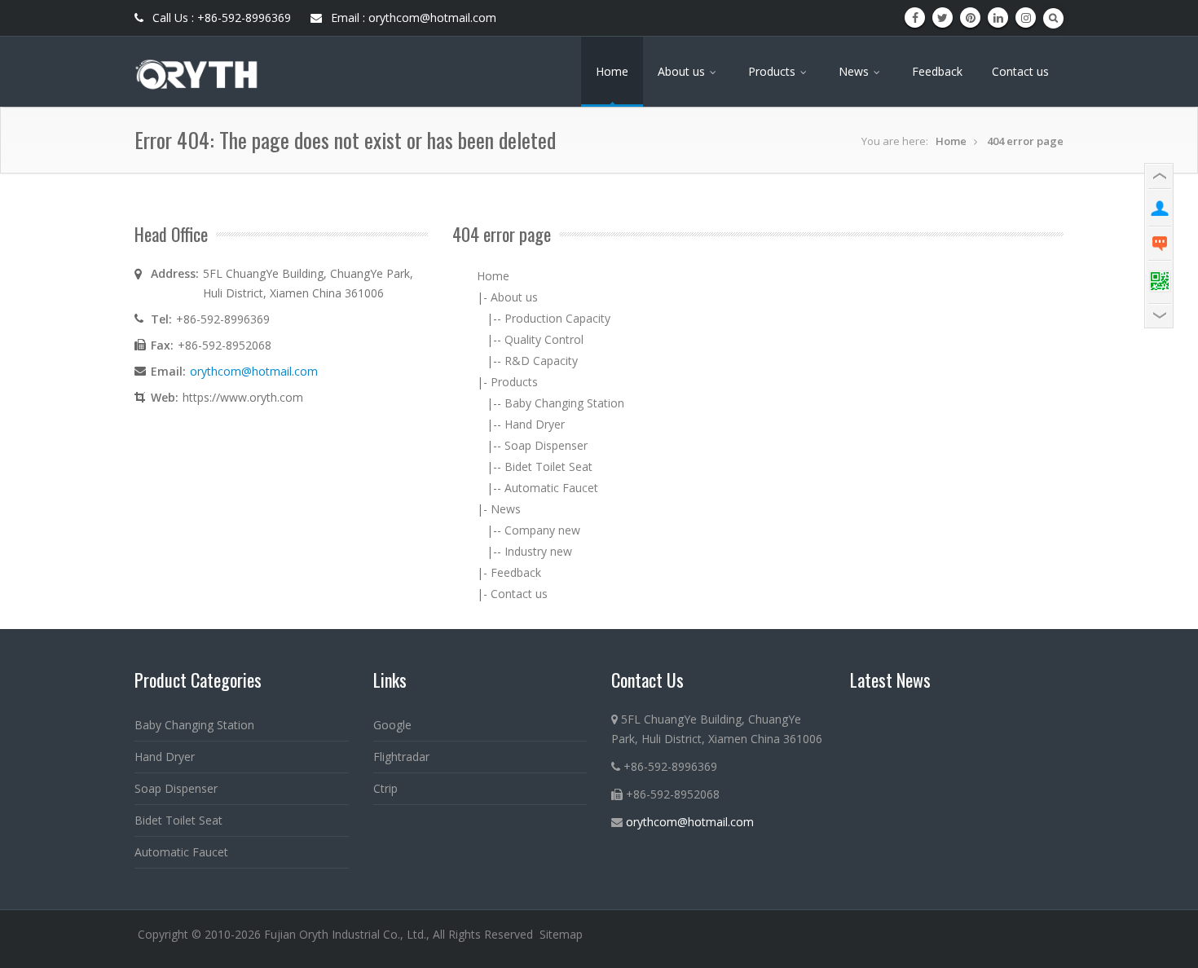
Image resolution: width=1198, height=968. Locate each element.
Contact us (1020, 71)
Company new (542, 530)
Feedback (937, 71)
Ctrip (385, 788)
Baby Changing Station (564, 403)
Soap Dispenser (546, 445)
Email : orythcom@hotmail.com (412, 17)
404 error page (1025, 141)
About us (683, 71)
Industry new (538, 551)
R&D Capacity (541, 360)
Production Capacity (557, 318)
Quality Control (544, 339)
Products (773, 71)
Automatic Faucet (551, 487)
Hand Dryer (534, 424)
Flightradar (401, 756)
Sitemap (561, 934)
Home (612, 71)
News (855, 71)
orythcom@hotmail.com (254, 371)
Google (392, 725)
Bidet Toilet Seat (548, 466)
